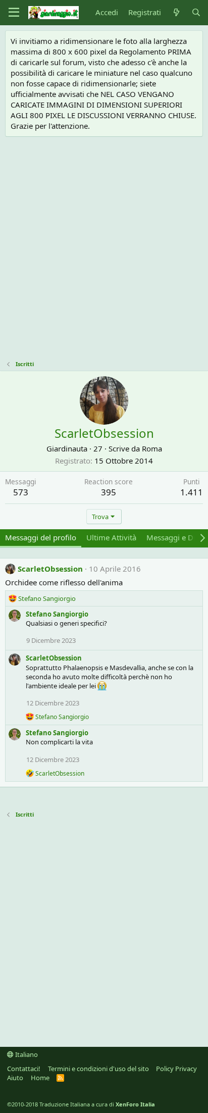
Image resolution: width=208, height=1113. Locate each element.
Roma (152, 448)
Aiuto (15, 1077)
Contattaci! (23, 1068)
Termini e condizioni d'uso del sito (98, 1068)
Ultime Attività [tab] (111, 537)
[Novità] (176, 12)
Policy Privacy (176, 1068)
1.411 (191, 492)
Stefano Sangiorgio (57, 614)
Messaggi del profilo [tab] (40, 537)
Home (40, 1077)
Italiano (26, 1054)
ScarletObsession (50, 569)
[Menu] (14, 12)
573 (20, 492)
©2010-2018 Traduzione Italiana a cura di (81, 1104)
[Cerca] (196, 12)
